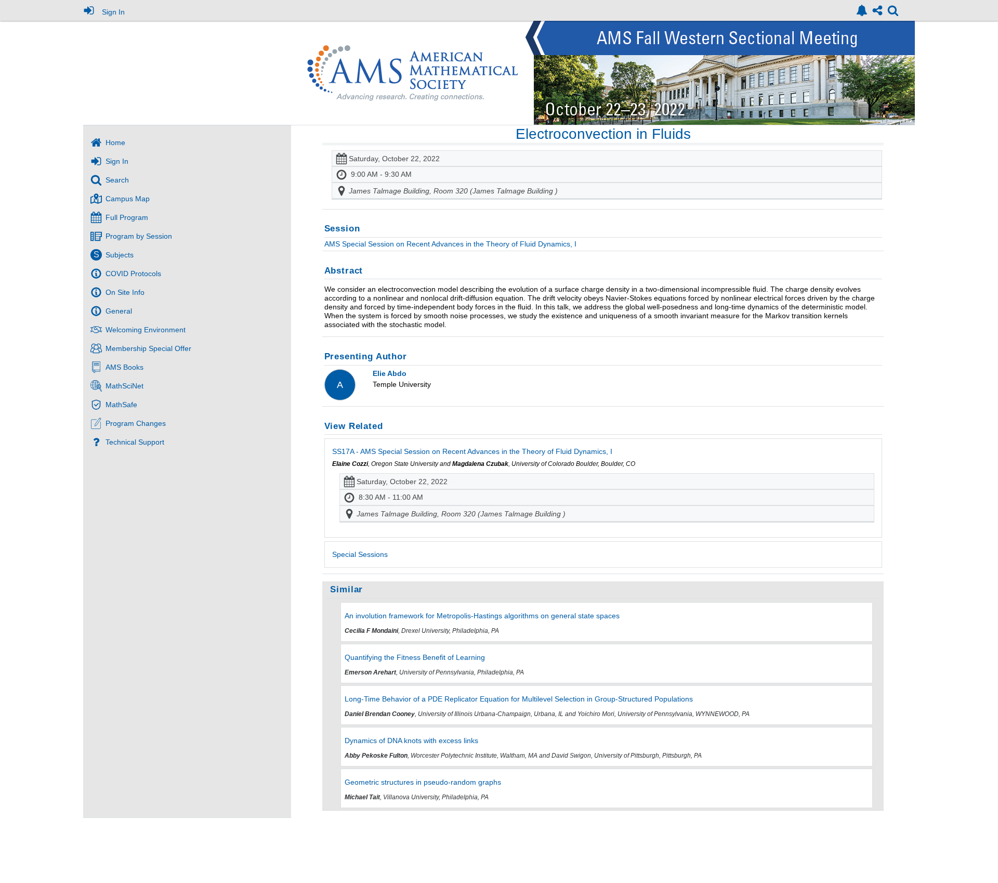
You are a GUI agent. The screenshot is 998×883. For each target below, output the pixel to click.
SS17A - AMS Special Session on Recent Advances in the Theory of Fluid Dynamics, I (472, 451)
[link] (862, 10)
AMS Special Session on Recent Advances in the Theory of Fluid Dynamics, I (450, 244)
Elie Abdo (389, 373)
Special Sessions (360, 554)
